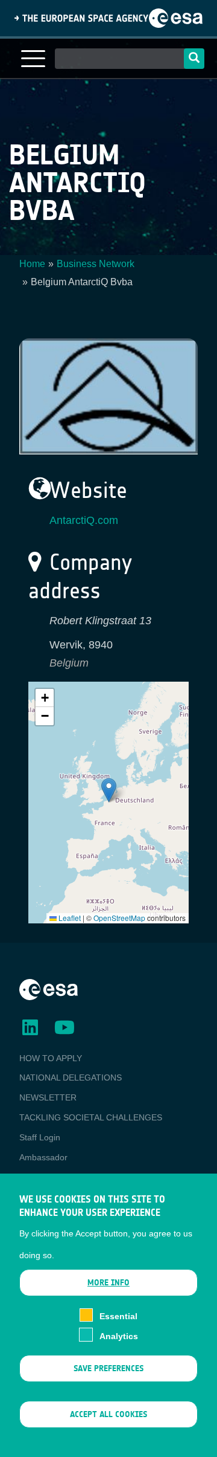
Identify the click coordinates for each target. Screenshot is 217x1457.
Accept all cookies (108, 1414)
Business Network (95, 264)
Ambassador (43, 1157)
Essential (118, 1316)
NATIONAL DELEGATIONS (70, 1077)
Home (32, 264)
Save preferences (108, 1368)
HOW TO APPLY (50, 1058)
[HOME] (48, 988)
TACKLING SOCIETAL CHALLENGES (90, 1117)
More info (108, 1283)
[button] (108, 790)
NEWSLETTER (48, 1097)
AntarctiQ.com (83, 520)
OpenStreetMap (119, 918)
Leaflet (69, 918)
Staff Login (39, 1137)
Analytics (118, 1336)
